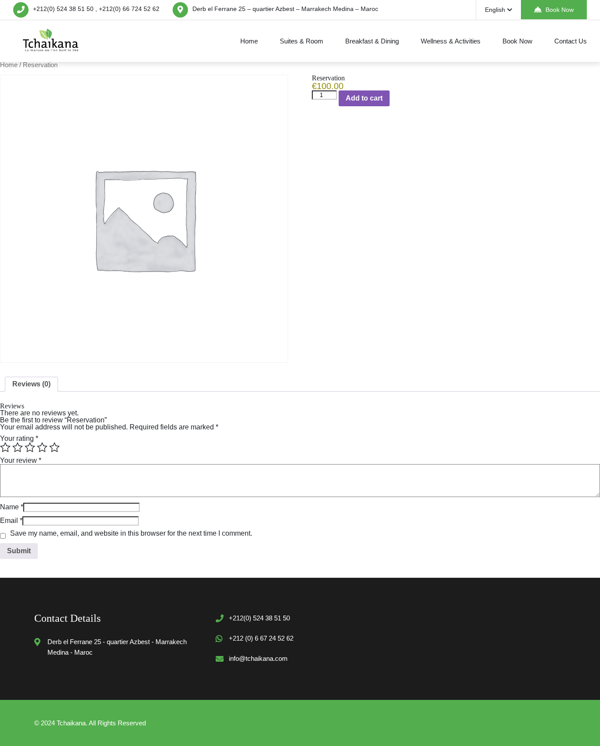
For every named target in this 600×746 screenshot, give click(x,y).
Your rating (19, 438)
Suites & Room (301, 41)
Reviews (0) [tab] (31, 384)
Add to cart (364, 98)
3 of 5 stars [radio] (30, 447)
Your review (20, 460)
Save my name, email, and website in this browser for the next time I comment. (131, 533)
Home (249, 41)
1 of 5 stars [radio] (5, 447)
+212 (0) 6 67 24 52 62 (261, 638)
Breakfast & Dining (372, 41)
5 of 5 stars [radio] (54, 447)
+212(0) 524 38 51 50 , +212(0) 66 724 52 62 (96, 8)
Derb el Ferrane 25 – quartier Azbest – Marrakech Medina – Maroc (285, 8)
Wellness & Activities (451, 41)
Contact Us (570, 41)
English (495, 9)
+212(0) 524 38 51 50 (259, 618)
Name (11, 507)
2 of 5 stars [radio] (17, 447)
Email (11, 520)
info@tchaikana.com (258, 658)
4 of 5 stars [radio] (42, 447)
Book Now (560, 9)
